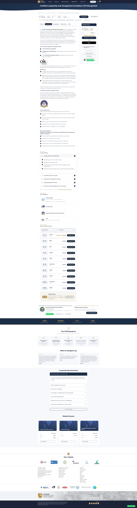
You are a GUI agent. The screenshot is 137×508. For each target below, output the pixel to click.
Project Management (41, 475)
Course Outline (48, 24)
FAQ (80, 473)
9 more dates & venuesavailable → (88, 30)
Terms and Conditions (83, 479)
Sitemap (81, 478)
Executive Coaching (62, 473)
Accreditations (56, 24)
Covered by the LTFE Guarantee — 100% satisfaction (89, 47)
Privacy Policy (82, 475)
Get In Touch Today (68, 409)
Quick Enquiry (89, 56)
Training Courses (82, 480)
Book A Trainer (61, 472)
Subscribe (93, 1)
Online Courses (61, 475)
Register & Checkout (90, 37)
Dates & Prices (63, 24)
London (81, 474)
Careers (81, 472)
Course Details (48, 441)
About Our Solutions (62, 469)
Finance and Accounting (41, 469)
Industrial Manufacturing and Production (44, 472)
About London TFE (83, 469)
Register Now (84, 16)
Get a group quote (91, 312)
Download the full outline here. (65, 189)
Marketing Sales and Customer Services (44, 474)
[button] (58, 235)
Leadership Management (42, 473)
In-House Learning (62, 474)
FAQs (69, 24)
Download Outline (89, 53)
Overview (42, 24)
